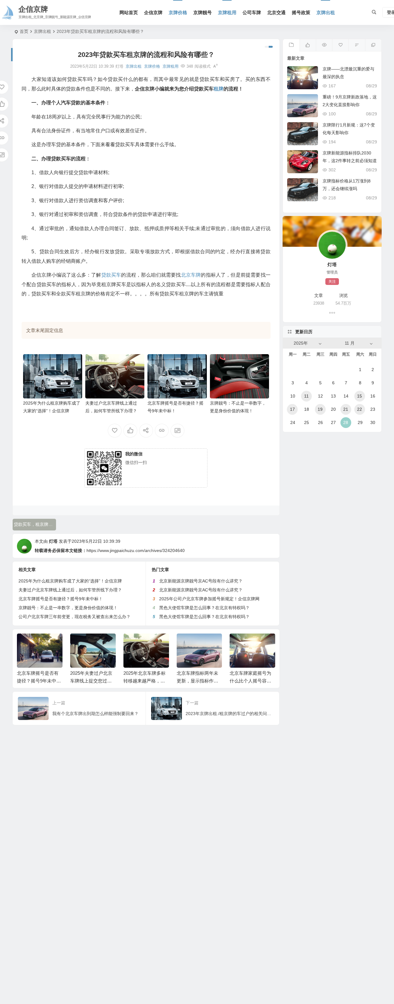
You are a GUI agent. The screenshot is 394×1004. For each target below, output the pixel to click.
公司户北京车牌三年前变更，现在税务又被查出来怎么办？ (74, 616)
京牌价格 (178, 12)
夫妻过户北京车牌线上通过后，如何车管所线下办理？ (70, 589)
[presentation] (239, 643)
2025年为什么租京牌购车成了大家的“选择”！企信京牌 (70, 580)
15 (359, 396)
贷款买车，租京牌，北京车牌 (35, 524)
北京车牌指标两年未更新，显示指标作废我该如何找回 (197, 680)
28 (345, 422)
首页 (24, 31)
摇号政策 (301, 12)
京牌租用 (227, 12)
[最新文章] (291, 45)
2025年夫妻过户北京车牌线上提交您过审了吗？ (91, 680)
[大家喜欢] (308, 45)
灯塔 (53, 541)
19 (320, 409)
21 (345, 409)
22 (359, 409)
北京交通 (276, 12)
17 (292, 409)
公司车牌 (252, 12)
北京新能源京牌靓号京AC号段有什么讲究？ (201, 580)
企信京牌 (153, 12)
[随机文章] (356, 45)
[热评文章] (340, 45)
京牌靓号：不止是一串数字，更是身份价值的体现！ (68, 607)
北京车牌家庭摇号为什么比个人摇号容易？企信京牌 (250, 680)
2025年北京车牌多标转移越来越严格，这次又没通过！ (144, 680)
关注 (332, 281)
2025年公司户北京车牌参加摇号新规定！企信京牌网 (209, 598)
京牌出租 (325, 12)
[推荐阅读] (373, 45)
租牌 (218, 88)
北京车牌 (191, 275)
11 (306, 396)
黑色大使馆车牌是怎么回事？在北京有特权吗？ (204, 607)
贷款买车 (111, 275)
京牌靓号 (202, 12)
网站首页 (128, 12)
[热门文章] (324, 45)
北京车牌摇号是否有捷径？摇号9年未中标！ (60, 598)
